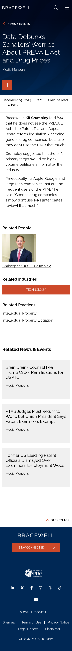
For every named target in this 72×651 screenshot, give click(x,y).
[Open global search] (56, 7)
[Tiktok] (60, 588)
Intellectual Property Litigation (27, 320)
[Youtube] (36, 600)
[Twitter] (22, 588)
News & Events (18, 24)
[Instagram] (40, 588)
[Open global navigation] (67, 7)
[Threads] (50, 588)
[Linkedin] (12, 588)
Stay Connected (31, 547)
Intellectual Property (19, 313)
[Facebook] (31, 588)
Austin (13, 105)
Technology (36, 289)
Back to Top (60, 520)
